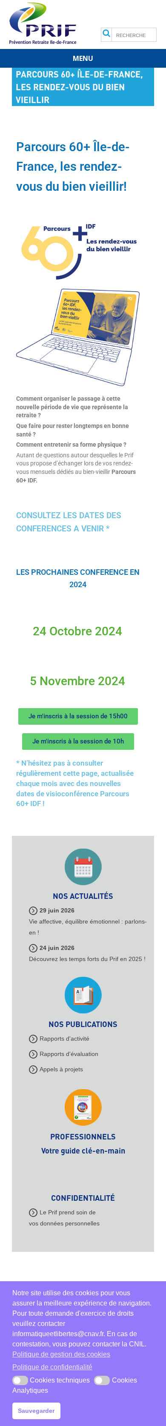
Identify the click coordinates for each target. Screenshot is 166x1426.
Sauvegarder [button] (36, 1410)
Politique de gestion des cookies (61, 1354)
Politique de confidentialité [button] (52, 1367)
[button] (20, 1380)
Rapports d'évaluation (69, 1053)
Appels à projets (61, 1069)
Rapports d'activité (64, 1038)
